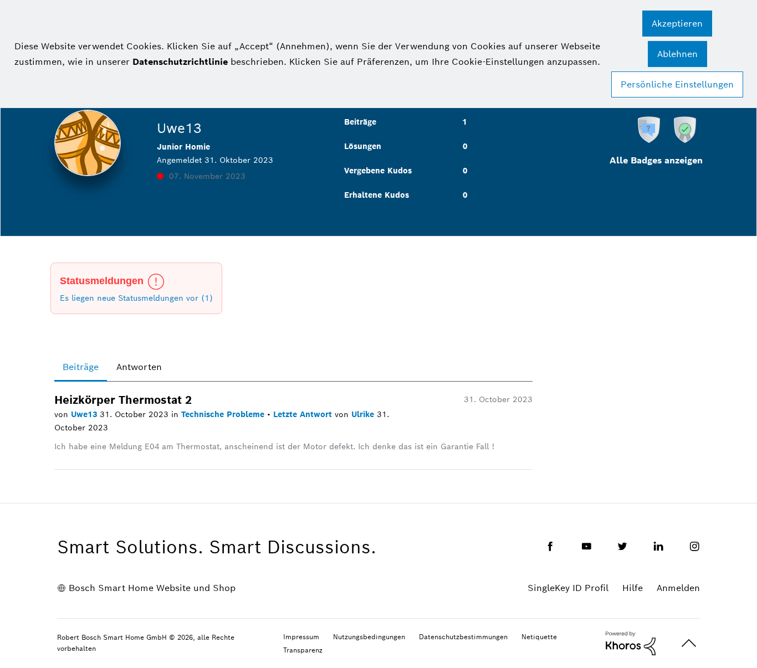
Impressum (301, 637)
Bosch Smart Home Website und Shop (152, 588)
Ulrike (364, 414)
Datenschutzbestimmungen (463, 637)
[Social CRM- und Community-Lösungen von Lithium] (631, 643)
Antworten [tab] (139, 367)
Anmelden (678, 588)
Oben (689, 643)
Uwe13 (85, 414)
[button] (677, 24)
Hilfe (632, 588)
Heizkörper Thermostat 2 (123, 400)
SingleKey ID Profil (568, 588)
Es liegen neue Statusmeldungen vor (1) (136, 298)
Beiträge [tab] (81, 367)
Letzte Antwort (304, 414)
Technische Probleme (224, 414)
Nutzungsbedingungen (369, 637)
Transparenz (303, 650)
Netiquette (539, 637)
